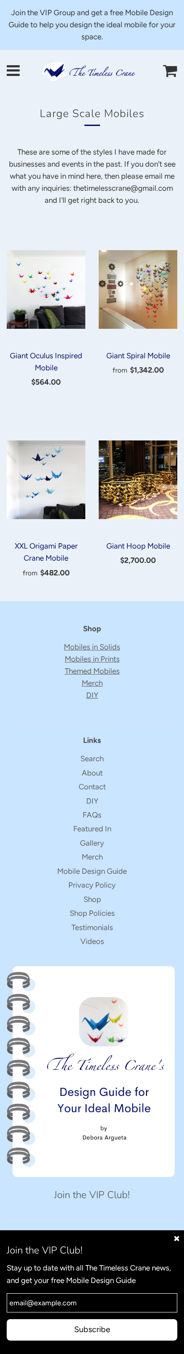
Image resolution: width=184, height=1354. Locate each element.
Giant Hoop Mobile (138, 545)
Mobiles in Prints (92, 658)
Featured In (92, 828)
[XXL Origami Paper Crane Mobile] (46, 480)
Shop (92, 899)
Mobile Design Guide (92, 871)
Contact (92, 786)
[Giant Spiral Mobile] (138, 289)
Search (92, 758)
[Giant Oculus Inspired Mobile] (46, 289)
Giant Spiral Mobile (138, 355)
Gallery (92, 842)
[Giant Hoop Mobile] (138, 480)
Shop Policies (92, 913)
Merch (92, 683)
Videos (92, 941)
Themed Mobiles (92, 671)
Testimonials (92, 927)
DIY (92, 695)
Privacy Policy (92, 884)
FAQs (92, 814)
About (92, 772)
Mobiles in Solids (92, 646)
